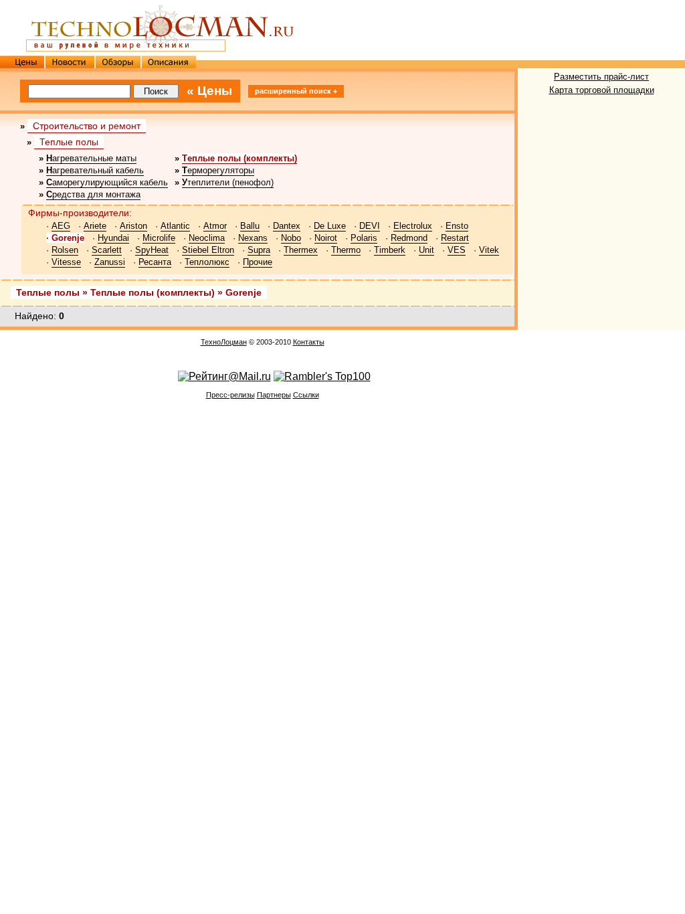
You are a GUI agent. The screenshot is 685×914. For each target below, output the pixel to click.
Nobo (291, 238)
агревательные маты (91, 158)
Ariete (95, 226)
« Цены (209, 91)
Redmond (409, 238)
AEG (61, 226)
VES (457, 250)
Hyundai (113, 238)
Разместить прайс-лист (601, 77)
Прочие (257, 262)
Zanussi (109, 262)
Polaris (364, 238)
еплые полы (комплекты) (239, 158)
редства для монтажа (93, 194)
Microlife (158, 238)
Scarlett (107, 250)
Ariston (133, 226)
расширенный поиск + (296, 91)
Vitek (489, 250)
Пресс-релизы (230, 395)
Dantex (286, 226)
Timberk (389, 250)
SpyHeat (152, 250)
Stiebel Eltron (208, 250)
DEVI (369, 226)
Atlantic (175, 226)
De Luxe (330, 226)
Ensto (457, 226)
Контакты (308, 342)
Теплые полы (68, 141)
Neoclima (207, 238)
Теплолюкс (207, 262)
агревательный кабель (95, 170)
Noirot (325, 238)
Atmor (215, 226)
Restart (455, 238)
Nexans (253, 238)
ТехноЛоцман (224, 342)
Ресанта (154, 262)
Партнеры (274, 395)
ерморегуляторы (218, 170)
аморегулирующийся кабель (107, 182)
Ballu (250, 226)
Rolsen (65, 250)
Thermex (301, 250)
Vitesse (66, 262)
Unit (426, 250)
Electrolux (412, 226)
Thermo (346, 250)
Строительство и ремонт (86, 125)
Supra (259, 250)
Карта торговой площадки (601, 90)
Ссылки (306, 395)
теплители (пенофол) (228, 182)
